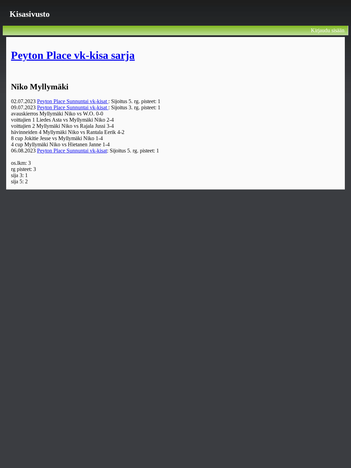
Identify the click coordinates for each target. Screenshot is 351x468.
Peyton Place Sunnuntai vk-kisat (72, 101)
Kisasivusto (30, 14)
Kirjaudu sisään (327, 30)
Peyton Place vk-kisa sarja (73, 55)
